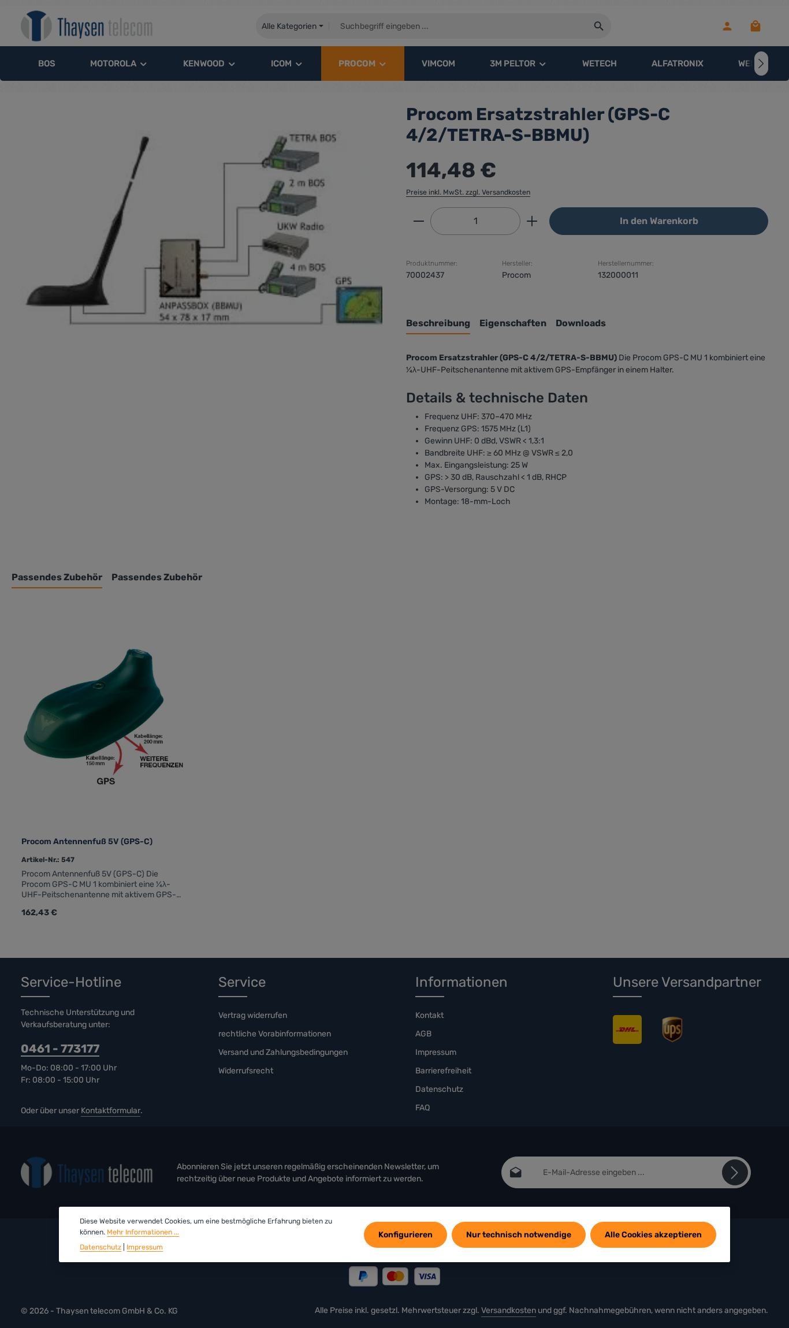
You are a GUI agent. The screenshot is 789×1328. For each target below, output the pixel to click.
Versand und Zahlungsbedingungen (283, 1052)
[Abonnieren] (735, 1172)
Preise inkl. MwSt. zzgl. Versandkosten (468, 192)
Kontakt (429, 1015)
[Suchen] (599, 26)
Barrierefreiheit (443, 1071)
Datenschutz (439, 1089)
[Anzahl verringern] (418, 221)
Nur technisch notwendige (518, 1234)
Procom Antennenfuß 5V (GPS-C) (86, 841)
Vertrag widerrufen (252, 1015)
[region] (201, 228)
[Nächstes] (761, 63)
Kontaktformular (110, 1111)
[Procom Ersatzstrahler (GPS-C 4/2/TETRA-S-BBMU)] (201, 228)
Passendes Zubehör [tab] (57, 577)
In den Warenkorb (659, 220)
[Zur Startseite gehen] (87, 26)
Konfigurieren (405, 1234)
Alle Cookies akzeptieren (653, 1234)
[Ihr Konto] (727, 26)
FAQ (422, 1108)
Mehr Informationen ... (143, 1232)
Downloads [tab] (581, 323)
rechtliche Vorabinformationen (274, 1034)
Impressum (435, 1052)
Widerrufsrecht (245, 1071)
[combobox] (458, 26)
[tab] (438, 324)
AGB (423, 1034)
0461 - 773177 (60, 1048)
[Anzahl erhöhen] (532, 221)
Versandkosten (508, 1310)
